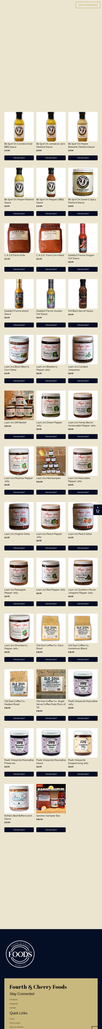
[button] (19, 157)
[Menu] (3, 5)
